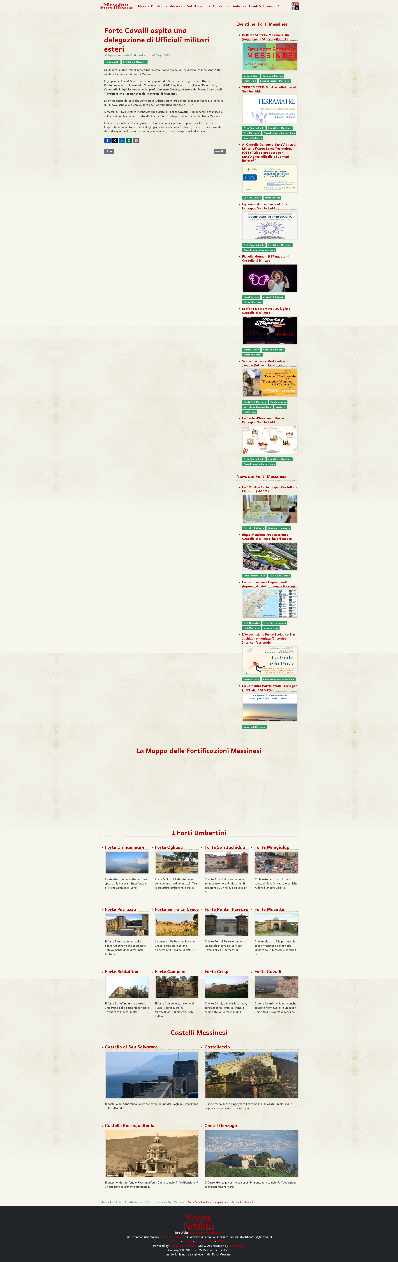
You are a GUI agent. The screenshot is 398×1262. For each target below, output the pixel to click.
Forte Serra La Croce (177, 909)
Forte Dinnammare (124, 846)
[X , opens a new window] (114, 140)
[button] (176, 6)
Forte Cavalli (112, 61)
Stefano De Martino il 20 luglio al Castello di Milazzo (267, 310)
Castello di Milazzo (273, 297)
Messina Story (250, 76)
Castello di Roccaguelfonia (257, 406)
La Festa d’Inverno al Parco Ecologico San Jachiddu (263, 420)
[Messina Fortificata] (116, 6)
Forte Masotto (269, 909)
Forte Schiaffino (121, 971)
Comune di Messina (273, 76)
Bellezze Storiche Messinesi (274, 80)
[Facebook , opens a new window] (107, 140)
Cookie (187, 1241)
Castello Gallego (252, 197)
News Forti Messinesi (254, 575)
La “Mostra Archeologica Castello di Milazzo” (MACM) (269, 489)
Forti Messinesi (251, 133)
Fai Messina (249, 80)
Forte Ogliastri (170, 846)
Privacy (175, 1241)
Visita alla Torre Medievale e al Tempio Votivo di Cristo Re (265, 362)
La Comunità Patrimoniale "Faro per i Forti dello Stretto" (269, 687)
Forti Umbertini (251, 623)
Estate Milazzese (252, 302)
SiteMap (222, 1241)
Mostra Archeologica (279, 528)
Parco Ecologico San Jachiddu (279, 133)
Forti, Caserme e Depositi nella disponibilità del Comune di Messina (268, 583)
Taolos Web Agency (182, 1245)
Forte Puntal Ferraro (226, 909)
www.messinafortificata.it (206, 1232)
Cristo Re (280, 406)
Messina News (271, 627)
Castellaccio (217, 1046)
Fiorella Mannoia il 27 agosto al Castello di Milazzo (265, 258)
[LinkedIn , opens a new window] (122, 140)
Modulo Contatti (173, 1236)
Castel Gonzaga (221, 1125)
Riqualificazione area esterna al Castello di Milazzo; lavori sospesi (267, 536)
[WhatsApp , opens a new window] (129, 140)
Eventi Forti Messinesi (134, 61)
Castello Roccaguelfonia (130, 1125)
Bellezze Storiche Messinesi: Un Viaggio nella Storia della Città (265, 36)
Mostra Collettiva (252, 138)
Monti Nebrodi (272, 197)
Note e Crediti (204, 1241)
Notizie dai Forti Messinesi (132, 55)
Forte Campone (171, 971)
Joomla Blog (237, 1245)
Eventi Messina (251, 297)
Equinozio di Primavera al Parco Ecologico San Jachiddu (265, 205)
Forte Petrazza (120, 909)
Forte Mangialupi (273, 846)
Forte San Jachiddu (253, 128)
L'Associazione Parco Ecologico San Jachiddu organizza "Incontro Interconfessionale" (268, 638)
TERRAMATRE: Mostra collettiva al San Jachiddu (269, 89)
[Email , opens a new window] (136, 140)
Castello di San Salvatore (131, 1046)
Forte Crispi (217, 971)
